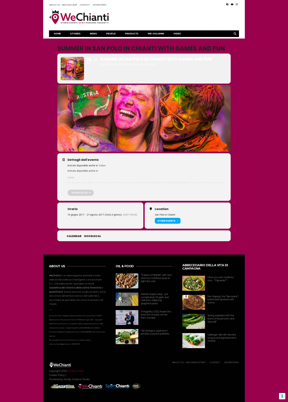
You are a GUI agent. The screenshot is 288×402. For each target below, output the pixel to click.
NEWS (93, 33)
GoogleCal (92, 236)
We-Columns (156, 33)
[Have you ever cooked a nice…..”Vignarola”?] (193, 283)
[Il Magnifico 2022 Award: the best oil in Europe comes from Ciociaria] (127, 317)
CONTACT (85, 5)
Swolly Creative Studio (77, 379)
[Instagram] (237, 4)
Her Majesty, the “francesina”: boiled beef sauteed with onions (223, 299)
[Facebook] (227, 4)
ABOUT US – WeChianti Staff (63, 5)
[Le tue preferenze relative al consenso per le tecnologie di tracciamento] (282, 396)
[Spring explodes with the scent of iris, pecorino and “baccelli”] (193, 321)
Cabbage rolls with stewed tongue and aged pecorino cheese (222, 337)
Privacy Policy (76, 370)
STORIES (75, 33)
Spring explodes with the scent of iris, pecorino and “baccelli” (221, 318)
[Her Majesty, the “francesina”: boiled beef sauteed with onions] (193, 302)
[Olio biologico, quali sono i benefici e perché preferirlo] (127, 336)
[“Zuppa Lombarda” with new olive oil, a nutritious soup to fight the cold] (127, 280)
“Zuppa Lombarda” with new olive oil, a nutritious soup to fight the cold (156, 278)
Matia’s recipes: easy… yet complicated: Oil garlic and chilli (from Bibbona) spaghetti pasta (155, 299)
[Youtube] (232, 4)
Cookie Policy (57, 375)
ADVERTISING (99, 5)
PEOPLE (111, 33)
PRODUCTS (131, 33)
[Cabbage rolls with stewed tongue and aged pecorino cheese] (193, 340)
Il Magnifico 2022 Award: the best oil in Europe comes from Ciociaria (156, 314)
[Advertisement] (178, 17)
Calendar (74, 236)
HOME (57, 33)
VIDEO (177, 33)
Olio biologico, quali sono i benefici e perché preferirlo (155, 332)
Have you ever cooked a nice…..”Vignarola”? (221, 279)
